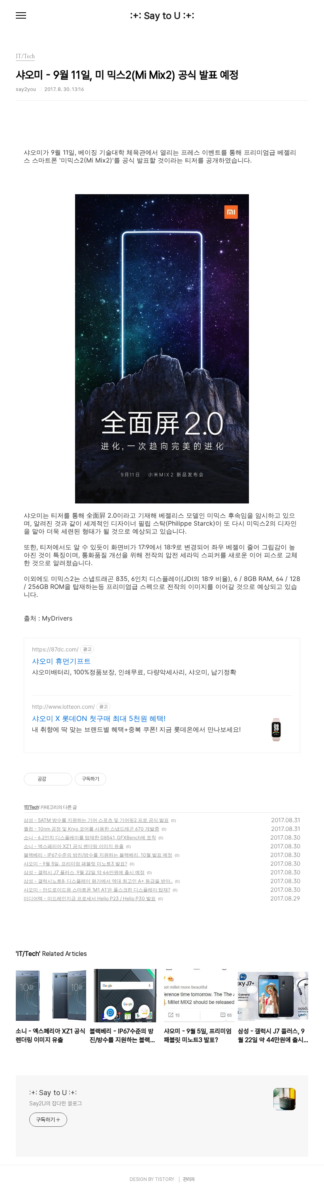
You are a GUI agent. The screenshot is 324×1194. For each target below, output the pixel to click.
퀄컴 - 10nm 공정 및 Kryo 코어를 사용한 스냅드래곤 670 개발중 (91, 829)
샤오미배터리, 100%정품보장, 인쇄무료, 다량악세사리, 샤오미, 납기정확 (134, 672)
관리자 (189, 1179)
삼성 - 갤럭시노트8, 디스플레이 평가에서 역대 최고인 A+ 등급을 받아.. (98, 881)
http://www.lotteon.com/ (63, 706)
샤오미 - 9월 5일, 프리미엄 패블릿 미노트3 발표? (75, 864)
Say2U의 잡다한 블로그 (55, 1103)
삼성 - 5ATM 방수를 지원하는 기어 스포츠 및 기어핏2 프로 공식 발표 (96, 820)
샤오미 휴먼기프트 (61, 661)
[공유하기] (53, 779)
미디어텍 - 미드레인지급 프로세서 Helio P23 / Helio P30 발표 (90, 898)
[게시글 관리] (63, 779)
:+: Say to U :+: (162, 16)
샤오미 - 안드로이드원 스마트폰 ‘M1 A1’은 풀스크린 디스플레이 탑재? (97, 890)
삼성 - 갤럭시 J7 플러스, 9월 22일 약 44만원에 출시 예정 (84, 872)
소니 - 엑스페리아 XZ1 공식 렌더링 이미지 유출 (74, 846)
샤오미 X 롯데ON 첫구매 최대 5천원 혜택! (99, 718)
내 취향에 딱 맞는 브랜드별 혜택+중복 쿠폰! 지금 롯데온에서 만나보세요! (136, 729)
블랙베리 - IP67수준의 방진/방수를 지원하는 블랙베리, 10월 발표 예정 (98, 855)
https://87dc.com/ (55, 649)
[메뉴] (21, 16)
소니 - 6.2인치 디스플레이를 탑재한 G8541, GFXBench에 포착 (90, 837)
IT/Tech (31, 807)
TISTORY (164, 1179)
